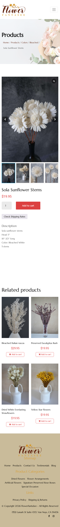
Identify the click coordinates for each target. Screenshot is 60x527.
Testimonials (43, 465)
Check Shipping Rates (14, 216)
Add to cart (28, 205)
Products (17, 465)
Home (6, 42)
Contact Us (29, 465)
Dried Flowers (18, 478)
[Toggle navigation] (54, 9)
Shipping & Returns (37, 499)
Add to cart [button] (16, 354)
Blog (53, 465)
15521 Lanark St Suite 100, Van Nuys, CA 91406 (35, 512)
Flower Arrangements (38, 478)
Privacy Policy (19, 499)
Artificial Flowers (13, 482)
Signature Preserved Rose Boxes (39, 482)
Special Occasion (30, 486)
